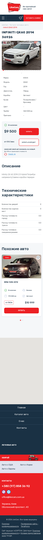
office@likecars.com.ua (13, 497)
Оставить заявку (33, 18)
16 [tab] (35, 70)
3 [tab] (7, 70)
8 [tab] (18, 70)
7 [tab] (16, 70)
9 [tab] (20, 70)
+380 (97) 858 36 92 (16, 486)
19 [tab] (21, 73)
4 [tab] (9, 70)
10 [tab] (22, 70)
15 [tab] (33, 70)
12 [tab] (26, 70)
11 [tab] (24, 70)
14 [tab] (31, 70)
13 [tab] (29, 70)
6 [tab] (14, 70)
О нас (21, 421)
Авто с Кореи (26, 465)
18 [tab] (39, 70)
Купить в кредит (29, 142)
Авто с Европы (8, 469)
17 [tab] (37, 70)
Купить (29, 131)
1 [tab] (3, 70)
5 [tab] (11, 70)
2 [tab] (5, 70)
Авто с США (7, 465)
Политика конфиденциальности (10, 525)
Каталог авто (21, 414)
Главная (21, 407)
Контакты (21, 428)
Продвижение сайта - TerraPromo (29, 525)
